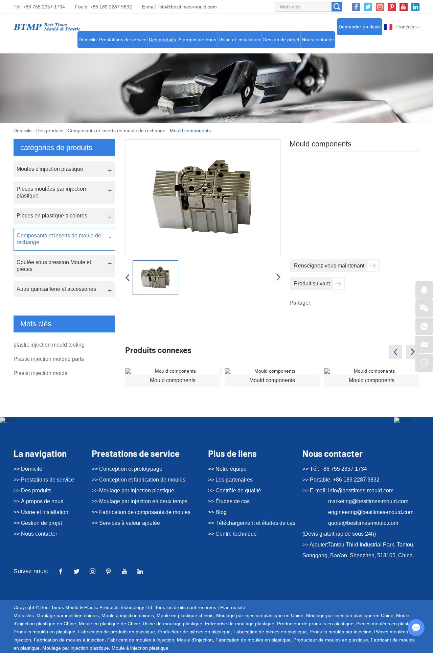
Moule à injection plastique (140, 648)
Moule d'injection (195, 640)
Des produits (162, 39)
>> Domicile (28, 469)
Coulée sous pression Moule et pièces (54, 265)
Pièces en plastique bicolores (52, 215)
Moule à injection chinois (127, 615)
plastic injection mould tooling (49, 345)
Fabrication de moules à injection (69, 640)
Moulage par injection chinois (68, 615)
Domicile (87, 39)
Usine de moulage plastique (172, 623)
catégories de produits (56, 147)
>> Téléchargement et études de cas (251, 523)
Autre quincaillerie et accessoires (56, 289)
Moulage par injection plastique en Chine (259, 615)
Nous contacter (318, 39)
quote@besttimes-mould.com (363, 523)
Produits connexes (158, 350)
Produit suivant (312, 283)
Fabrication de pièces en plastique (270, 631)
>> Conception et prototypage (127, 469)
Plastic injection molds (40, 373)
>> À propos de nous (38, 501)
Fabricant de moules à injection (140, 640)
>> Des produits (32, 490)
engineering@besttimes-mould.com (370, 512)
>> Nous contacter (35, 534)
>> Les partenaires (230, 480)
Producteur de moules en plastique (330, 640)
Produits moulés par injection (340, 631)
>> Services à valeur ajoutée (126, 523)
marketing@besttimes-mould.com (368, 501)
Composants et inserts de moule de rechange (116, 130)
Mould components (173, 380)
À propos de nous (197, 39)
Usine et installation (239, 39)
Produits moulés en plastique (44, 631)
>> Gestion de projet (38, 523)
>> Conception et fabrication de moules (138, 480)
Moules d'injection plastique (50, 169)
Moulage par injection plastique (75, 648)
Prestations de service (122, 39)
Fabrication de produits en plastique (116, 631)
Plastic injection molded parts (49, 359)
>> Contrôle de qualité (234, 490)
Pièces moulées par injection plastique (51, 192)
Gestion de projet (281, 39)
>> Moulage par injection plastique (133, 490)
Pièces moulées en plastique (386, 623)
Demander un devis (360, 26)
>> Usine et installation (41, 512)
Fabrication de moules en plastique (253, 640)
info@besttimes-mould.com (187, 6)
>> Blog (217, 512)
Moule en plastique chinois (185, 615)
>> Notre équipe (227, 469)
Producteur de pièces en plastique (194, 631)
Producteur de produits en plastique (315, 623)
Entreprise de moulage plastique (239, 623)
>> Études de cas (229, 501)
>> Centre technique (232, 534)
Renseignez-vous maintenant (329, 266)
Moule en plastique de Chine (109, 623)
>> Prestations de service (44, 480)
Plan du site (232, 607)
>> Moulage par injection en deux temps (139, 501)
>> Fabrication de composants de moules (141, 512)
